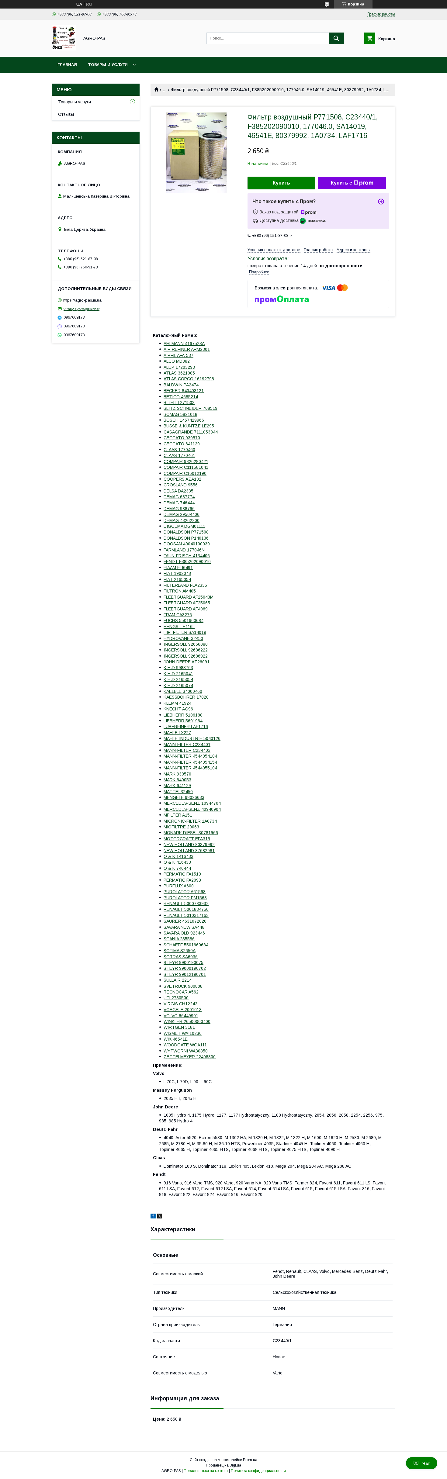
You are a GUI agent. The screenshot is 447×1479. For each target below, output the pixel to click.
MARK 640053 (177, 779)
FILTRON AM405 (180, 591)
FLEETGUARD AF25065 (187, 602)
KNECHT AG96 (178, 709)
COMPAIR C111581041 (186, 467)
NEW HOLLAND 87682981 (189, 850)
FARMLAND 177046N (184, 550)
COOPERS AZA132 (182, 479)
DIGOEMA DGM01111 (184, 526)
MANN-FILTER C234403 (187, 750)
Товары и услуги (108, 64)
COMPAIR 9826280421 (186, 461)
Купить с (341, 182)
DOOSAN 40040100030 (187, 543)
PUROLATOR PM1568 (185, 897)
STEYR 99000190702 (185, 968)
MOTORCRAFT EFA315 (187, 838)
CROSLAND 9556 (181, 484)
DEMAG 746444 (179, 502)
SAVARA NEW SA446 (184, 927)
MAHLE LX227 (177, 732)
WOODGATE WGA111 (185, 1044)
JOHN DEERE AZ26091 (187, 661)
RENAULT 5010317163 (186, 915)
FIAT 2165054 (177, 579)
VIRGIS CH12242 (180, 1003)
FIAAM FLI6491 (178, 567)
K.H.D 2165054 (178, 679)
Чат (426, 1463)
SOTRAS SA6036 (181, 956)
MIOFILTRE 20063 (181, 826)
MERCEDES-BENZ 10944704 (192, 803)
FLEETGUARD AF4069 (186, 608)
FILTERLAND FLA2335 (185, 585)
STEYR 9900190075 (183, 962)
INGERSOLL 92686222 (186, 650)
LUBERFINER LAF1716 (186, 726)
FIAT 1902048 (177, 573)
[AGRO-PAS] (64, 49)
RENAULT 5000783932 (186, 903)
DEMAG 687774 (179, 496)
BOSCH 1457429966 (184, 420)
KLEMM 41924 (177, 703)
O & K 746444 (177, 868)
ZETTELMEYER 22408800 (190, 1056)
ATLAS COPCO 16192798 (189, 378)
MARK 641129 (177, 785)
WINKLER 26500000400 (187, 1021)
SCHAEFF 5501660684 (186, 944)
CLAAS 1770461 (179, 455)
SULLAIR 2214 (178, 980)
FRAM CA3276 (178, 614)
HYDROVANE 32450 (183, 638)
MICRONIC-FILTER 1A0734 (190, 821)
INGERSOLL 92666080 (186, 644)
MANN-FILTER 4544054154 (190, 762)
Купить (281, 182)
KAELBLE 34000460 (183, 691)
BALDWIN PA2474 (181, 384)
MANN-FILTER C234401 (187, 744)
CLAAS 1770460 (179, 449)
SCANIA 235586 (179, 938)
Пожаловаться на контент (206, 1471)
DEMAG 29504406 (181, 514)
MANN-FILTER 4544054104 (190, 756)
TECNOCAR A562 (181, 992)
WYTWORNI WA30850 (186, 1051)
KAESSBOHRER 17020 (186, 697)
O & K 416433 (177, 862)
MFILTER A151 (178, 815)
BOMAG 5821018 (180, 414)
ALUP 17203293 (179, 367)
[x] (159, 1217)
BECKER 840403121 (184, 390)
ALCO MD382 (177, 361)
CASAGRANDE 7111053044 (191, 432)
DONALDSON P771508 (186, 532)
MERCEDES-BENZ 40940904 (192, 809)
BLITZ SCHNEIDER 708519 (190, 408)
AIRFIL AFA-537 (178, 355)
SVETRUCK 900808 (183, 986)
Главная (67, 64)
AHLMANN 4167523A (184, 343)
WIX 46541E (176, 1039)
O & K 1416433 (178, 856)
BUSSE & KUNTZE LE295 (189, 425)
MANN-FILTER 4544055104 (190, 767)
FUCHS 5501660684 (183, 620)
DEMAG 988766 (179, 508)
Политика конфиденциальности (258, 1471)
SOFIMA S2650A (180, 950)
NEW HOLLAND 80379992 (189, 844)
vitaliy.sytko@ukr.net (81, 308)
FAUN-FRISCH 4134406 (187, 555)
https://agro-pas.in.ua (82, 300)
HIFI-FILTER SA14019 (185, 632)
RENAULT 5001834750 (186, 909)
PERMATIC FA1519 (182, 874)
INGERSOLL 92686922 (186, 656)
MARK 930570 (177, 774)
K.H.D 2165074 (178, 685)
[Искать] (336, 38)
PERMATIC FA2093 (182, 880)
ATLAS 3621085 (179, 373)
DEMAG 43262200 (181, 520)
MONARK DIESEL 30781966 (191, 832)
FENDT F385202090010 (187, 561)
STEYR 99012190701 (185, 974)
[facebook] (153, 1217)
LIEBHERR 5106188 (183, 715)
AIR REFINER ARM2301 (187, 349)
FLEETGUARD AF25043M (188, 597)
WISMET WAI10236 (183, 1033)
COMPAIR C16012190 (185, 473)
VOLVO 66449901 (181, 1015)
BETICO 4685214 (181, 396)
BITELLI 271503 (179, 402)
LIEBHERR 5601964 (183, 720)
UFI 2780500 (176, 997)
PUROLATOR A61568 (185, 891)
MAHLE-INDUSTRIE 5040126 (192, 738)
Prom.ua (250, 1460)
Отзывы (66, 114)
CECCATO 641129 (182, 443)
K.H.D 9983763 (178, 667)
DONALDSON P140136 (186, 538)
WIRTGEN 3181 (179, 1027)
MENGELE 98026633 (184, 797)
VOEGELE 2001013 (183, 1009)
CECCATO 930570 (182, 437)
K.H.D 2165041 (178, 673)
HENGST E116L (179, 626)
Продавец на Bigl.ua (223, 1465)
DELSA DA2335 (178, 491)
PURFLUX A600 (179, 885)
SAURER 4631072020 (185, 921)
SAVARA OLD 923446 (184, 933)
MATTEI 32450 (178, 791)
